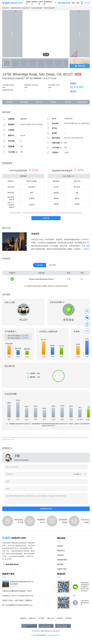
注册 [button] (77, 3)
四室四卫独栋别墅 (49, 8)
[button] (87, 312)
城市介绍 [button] (39, 102)
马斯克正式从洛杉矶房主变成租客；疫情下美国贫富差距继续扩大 (25, 591)
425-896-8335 (64, 3)
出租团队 (59, 618)
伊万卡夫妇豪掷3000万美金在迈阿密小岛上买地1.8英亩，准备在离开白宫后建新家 (31, 605)
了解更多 (86, 249)
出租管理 (40, 3)
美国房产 (28, 3)
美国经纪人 (34, 3)
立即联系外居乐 (46, 509)
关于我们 (41, 618)
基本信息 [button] (9, 102)
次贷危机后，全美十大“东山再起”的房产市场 (17, 596)
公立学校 (39, 265)
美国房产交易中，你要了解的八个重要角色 (17, 600)
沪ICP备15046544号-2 (54, 635)
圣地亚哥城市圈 (15, 8)
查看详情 (46, 218)
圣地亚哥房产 (26, 8)
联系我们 (69, 618)
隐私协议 (32, 618)
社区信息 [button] (68, 102)
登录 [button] (73, 3)
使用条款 (23, 618)
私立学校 (52, 265)
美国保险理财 (48, 3)
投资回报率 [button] (24, 102)
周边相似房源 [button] (82, 102)
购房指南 (60, 564)
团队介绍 (50, 618)
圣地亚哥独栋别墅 (37, 8)
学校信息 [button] (53, 102)
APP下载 (87, 3)
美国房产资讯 (62, 569)
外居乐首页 (5, 8)
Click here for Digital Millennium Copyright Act (46, 631)
